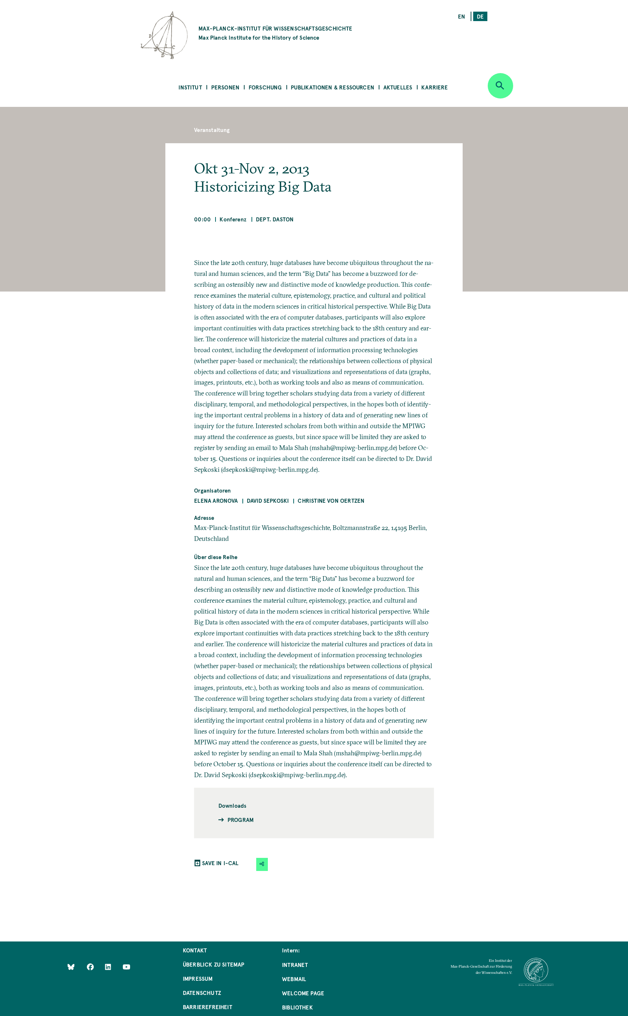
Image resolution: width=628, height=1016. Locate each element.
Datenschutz (202, 992)
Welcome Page (303, 993)
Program (241, 819)
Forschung (265, 87)
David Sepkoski (268, 500)
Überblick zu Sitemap (214, 964)
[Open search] (500, 86)
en (461, 16)
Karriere (434, 87)
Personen (225, 87)
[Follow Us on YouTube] (126, 967)
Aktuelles (397, 87)
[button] (262, 864)
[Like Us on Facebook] (91, 967)
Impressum (198, 978)
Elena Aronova (216, 500)
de (480, 16)
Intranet (295, 964)
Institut (190, 87)
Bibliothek (297, 1007)
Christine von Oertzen (331, 500)
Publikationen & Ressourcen (332, 87)
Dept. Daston (275, 219)
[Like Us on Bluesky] (71, 967)
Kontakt (195, 950)
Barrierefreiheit (207, 1007)
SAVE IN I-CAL (220, 863)
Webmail (294, 979)
